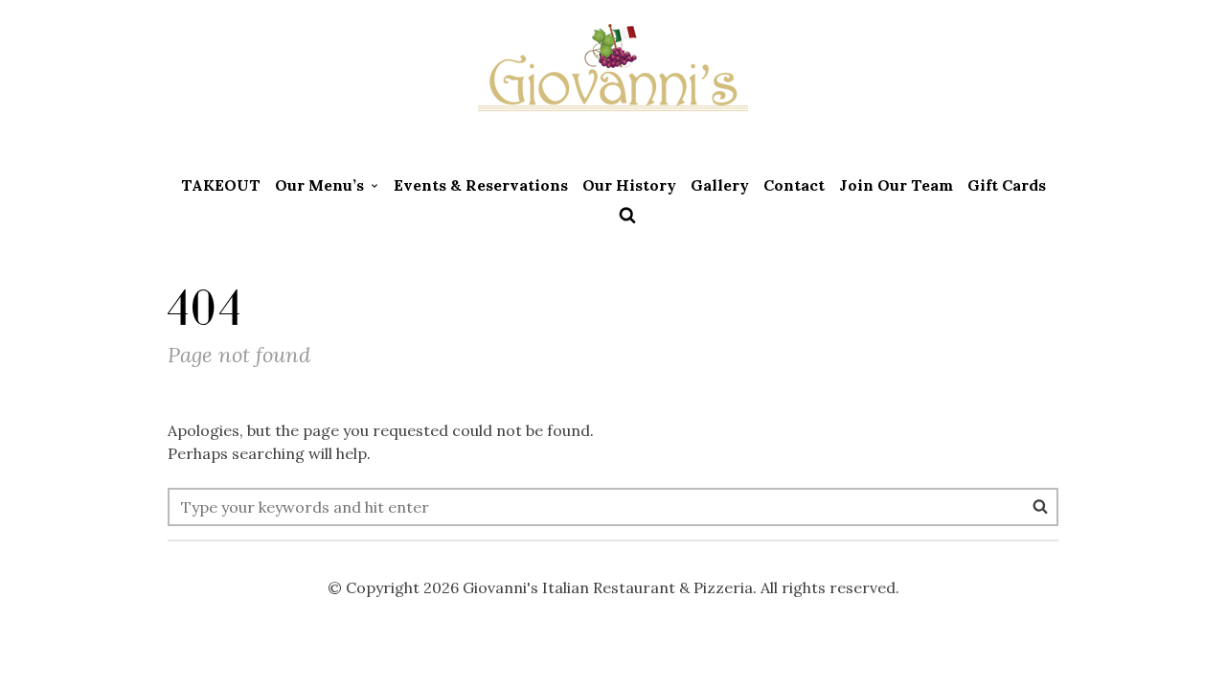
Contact (794, 185)
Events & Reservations (481, 185)
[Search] (1040, 506)
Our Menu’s (319, 185)
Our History (629, 185)
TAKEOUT (221, 185)
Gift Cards (1006, 185)
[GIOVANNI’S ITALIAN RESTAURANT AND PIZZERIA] (613, 81)
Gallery (720, 185)
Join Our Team (896, 185)
